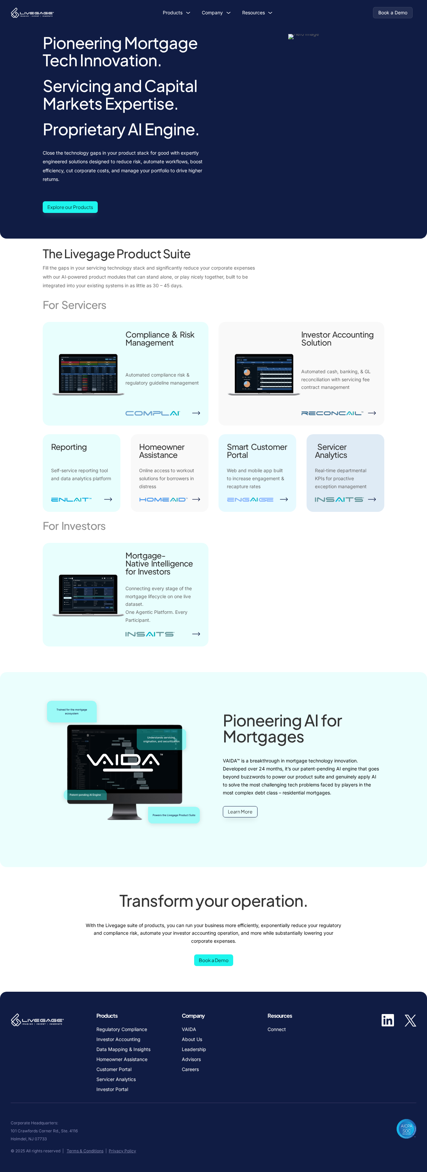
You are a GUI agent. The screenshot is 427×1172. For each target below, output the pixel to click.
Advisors (191, 1059)
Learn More (240, 811)
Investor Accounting (118, 1039)
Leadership (194, 1049)
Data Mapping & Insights (123, 1049)
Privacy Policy (122, 1150)
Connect (277, 1029)
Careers (190, 1069)
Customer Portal (113, 1069)
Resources (253, 12)
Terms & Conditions (85, 1150)
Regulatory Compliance (121, 1029)
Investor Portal (112, 1089)
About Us (192, 1039)
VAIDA (189, 1029)
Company (212, 12)
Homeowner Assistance (121, 1059)
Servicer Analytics (116, 1079)
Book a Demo (392, 12)
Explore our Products (70, 207)
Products (172, 12)
